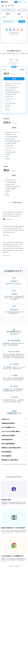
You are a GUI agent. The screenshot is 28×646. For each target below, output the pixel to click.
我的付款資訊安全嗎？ (7, 439)
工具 (6, 5)
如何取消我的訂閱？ (7, 452)
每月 (11, 60)
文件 (15, 10)
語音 (20, 10)
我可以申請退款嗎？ (7, 456)
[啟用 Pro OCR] (19, 40)
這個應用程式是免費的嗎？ (9, 423)
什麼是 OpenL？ (6, 419)
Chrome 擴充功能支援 (10, 103)
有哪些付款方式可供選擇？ (9, 435)
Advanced (20, 2)
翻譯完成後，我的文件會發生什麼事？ (11, 448)
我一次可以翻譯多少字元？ (9, 427)
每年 (17, 60)
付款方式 (10, 202)
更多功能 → (8, 195)
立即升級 (14, 78)
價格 (12, 5)
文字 (4, 10)
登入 (25, 2)
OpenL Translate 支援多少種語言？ (11, 431)
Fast (16, 2)
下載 (9, 5)
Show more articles (14, 566)
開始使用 (14, 175)
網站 (25, 10)
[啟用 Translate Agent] (22, 40)
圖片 (10, 10)
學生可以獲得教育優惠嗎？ (9, 443)
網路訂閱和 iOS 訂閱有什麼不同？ (10, 460)
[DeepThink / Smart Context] (24, 40)
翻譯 (3, 5)
